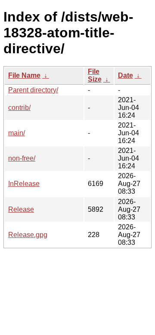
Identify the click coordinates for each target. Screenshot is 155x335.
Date (125, 75)
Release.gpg (27, 234)
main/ (16, 133)
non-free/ (21, 158)
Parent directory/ (33, 90)
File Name (24, 75)
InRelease (24, 183)
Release (21, 209)
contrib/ (19, 107)
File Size (95, 75)
